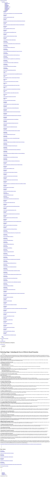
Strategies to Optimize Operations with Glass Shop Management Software (11, 206)
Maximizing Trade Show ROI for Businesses (8, 240)
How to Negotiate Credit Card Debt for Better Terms (9, 202)
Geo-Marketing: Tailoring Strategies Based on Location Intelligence (10, 119)
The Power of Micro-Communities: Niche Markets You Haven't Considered (11, 130)
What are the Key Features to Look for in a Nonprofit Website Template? (11, 138)
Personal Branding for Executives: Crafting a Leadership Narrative (10, 62)
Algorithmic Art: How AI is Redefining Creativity (8, 168)
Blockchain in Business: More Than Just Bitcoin (8, 187)
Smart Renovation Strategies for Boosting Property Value (9, 312)
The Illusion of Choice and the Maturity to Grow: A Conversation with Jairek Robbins (12, 13)
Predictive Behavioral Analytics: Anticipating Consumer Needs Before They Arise (12, 274)
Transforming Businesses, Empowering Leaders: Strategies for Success (11, 198)
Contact (3, 337)
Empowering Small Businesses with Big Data (8, 285)
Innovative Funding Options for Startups (7, 323)
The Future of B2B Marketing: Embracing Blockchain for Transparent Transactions (12, 51)
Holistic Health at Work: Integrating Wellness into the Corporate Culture (11, 85)
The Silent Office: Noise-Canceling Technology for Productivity (10, 172)
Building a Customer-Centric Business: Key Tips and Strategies (10, 225)
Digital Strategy (2, 455)
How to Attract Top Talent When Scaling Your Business (9, 100)
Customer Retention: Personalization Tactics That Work (9, 96)
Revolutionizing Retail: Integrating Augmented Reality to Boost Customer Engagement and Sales (11, 464)
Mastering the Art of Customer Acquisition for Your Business (10, 304)
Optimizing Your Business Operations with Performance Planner (10, 217)
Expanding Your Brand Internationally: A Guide (8, 17)
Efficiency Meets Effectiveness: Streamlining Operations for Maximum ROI (11, 259)
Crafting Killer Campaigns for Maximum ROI (8, 251)
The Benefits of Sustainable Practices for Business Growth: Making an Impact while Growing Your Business (15, 308)
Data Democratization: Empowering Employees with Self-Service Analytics (11, 270)
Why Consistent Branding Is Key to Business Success (9, 47)
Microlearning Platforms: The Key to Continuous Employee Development (11, 77)
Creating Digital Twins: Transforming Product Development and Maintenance (12, 149)
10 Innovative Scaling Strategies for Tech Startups (8, 327)
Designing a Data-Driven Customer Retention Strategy (9, 289)
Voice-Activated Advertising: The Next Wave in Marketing (9, 66)
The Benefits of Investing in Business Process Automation (6, 460)
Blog (2, 336)
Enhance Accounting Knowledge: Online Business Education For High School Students (12, 164)
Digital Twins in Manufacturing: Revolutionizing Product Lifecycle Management (12, 115)
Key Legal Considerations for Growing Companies (9, 255)
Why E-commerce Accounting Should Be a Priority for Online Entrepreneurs (11, 43)
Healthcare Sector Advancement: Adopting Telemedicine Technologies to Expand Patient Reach (13, 24)
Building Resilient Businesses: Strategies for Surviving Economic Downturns (11, 111)
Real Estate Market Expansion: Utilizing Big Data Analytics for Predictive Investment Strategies (14, 293)
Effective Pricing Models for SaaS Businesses (8, 236)
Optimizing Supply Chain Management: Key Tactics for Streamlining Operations (12, 221)
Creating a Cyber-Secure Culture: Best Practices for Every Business (10, 81)
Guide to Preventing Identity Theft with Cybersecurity (9, 134)
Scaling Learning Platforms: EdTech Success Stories (9, 28)
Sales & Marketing (2, 451)
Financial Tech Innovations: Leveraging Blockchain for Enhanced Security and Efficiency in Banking (14, 183)
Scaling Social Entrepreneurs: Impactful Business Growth (9, 32)
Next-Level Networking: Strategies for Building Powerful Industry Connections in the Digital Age (14, 153)
